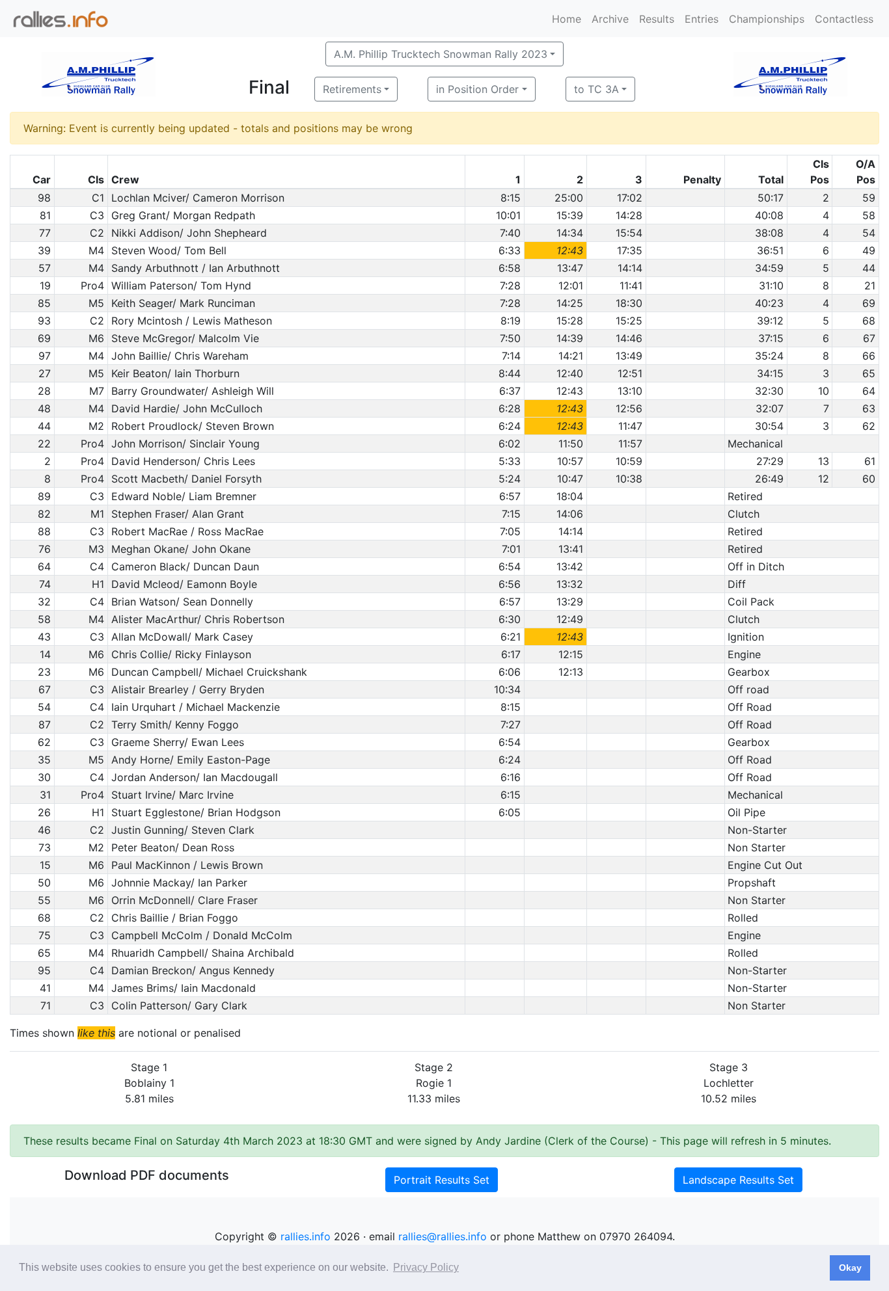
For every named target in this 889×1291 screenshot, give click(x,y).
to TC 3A (596, 89)
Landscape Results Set (738, 1179)
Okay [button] (850, 1267)
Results (656, 18)
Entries (701, 18)
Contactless (844, 18)
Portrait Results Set (441, 1179)
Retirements (352, 89)
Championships (766, 18)
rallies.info (305, 1236)
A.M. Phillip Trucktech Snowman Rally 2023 (440, 53)
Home (566, 18)
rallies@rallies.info (442, 1236)
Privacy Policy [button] (426, 1267)
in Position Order (477, 89)
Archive (610, 18)
